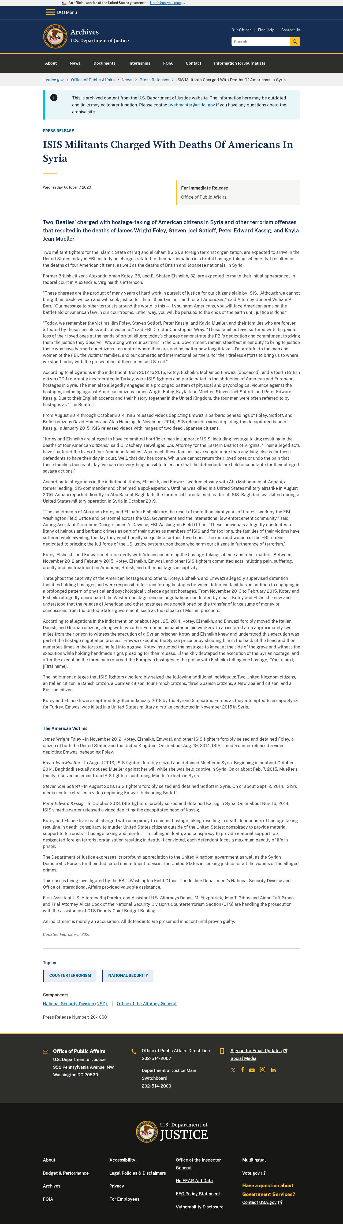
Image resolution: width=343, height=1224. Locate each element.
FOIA (48, 1199)
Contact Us (290, 30)
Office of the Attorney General (147, 1003)
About (49, 1160)
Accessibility (122, 1160)
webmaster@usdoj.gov (192, 104)
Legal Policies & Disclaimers (137, 1173)
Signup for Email (256, 1050)
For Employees (124, 1199)
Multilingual (254, 1160)
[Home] (86, 47)
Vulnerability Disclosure (199, 1207)
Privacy (116, 1186)
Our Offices (241, 30)
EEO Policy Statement (198, 1193)
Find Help (266, 30)
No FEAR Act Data (194, 1180)
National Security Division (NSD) (75, 1003)
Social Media (243, 1058)
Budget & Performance (66, 1173)
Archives (51, 1186)
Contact (259, 1202)
